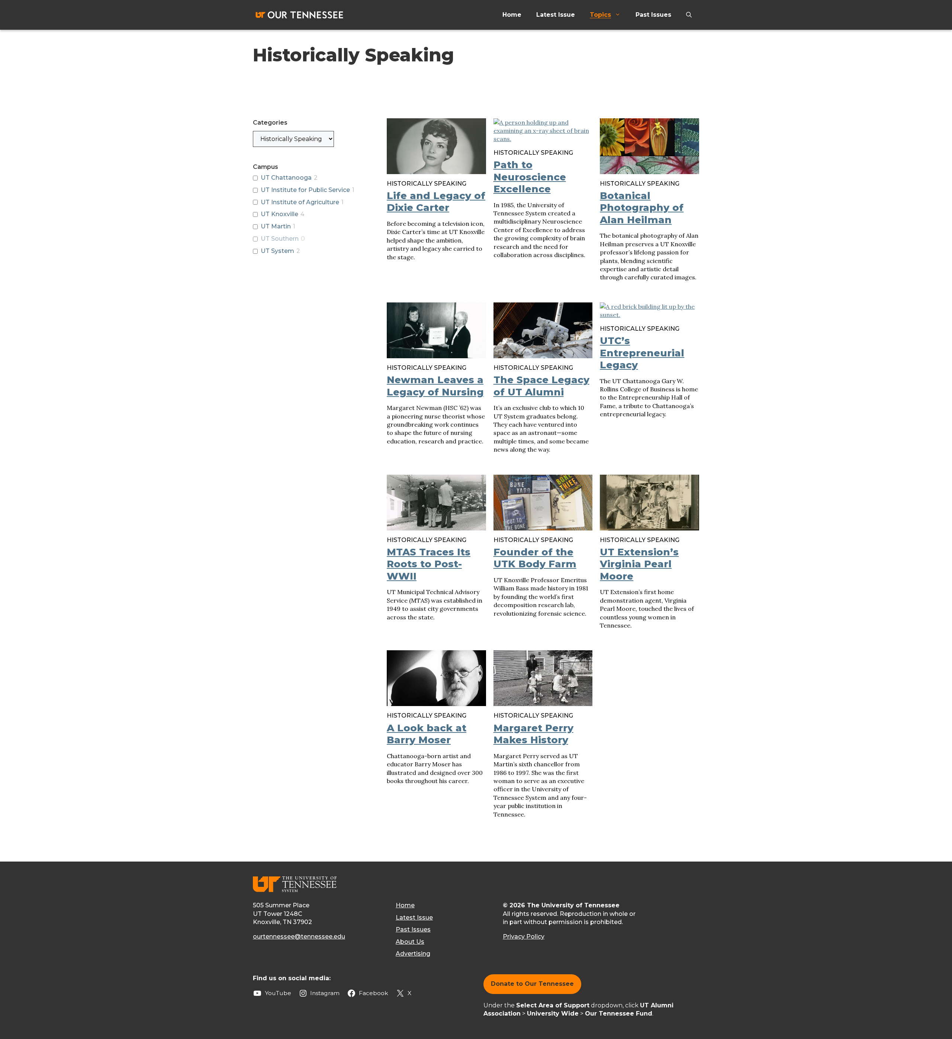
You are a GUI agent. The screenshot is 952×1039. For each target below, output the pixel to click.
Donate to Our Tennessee (532, 983)
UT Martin (276, 226)
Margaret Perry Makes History (533, 734)
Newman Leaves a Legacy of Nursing (435, 386)
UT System (277, 250)
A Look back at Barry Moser (426, 734)
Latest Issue (555, 14)
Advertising (413, 953)
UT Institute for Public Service (305, 189)
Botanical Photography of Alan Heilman (642, 208)
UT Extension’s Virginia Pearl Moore (639, 564)
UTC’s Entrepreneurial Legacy (642, 353)
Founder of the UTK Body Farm (534, 558)
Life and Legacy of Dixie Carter (436, 202)
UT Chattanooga (286, 177)
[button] (689, 15)
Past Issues (653, 14)
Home (511, 14)
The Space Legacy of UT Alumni (541, 386)
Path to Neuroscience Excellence (529, 177)
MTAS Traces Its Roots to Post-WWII (428, 564)
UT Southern (280, 238)
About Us (410, 941)
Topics (600, 14)
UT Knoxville (279, 214)
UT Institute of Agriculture (300, 202)
